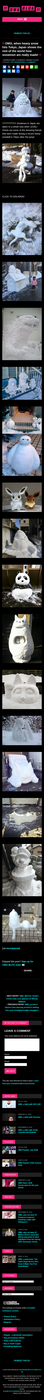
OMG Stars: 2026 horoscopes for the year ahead (28, 1185)
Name (7, 1054)
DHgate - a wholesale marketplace (18, 1335)
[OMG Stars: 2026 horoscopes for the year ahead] (9, 1185)
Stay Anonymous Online (14, 1338)
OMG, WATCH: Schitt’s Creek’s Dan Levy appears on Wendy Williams (22, 999)
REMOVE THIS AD (22, 33)
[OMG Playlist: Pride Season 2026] (9, 1165)
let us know (13, 1391)
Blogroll (7, 1322)
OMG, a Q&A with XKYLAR (29, 1104)
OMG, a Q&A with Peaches (29, 1117)
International (20, 62)
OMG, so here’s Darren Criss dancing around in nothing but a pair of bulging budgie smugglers (22, 1007)
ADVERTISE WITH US (26, 1370)
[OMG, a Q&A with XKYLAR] (9, 1106)
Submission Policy (12, 1319)
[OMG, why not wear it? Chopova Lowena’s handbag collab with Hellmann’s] (9, 1217)
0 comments (31, 62)
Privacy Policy (10, 1316)
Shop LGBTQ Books (12, 1341)
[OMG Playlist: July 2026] (9, 1152)
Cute (12, 62)
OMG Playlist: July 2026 (28, 1150)
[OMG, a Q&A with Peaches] (9, 1119)
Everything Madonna (13, 1346)
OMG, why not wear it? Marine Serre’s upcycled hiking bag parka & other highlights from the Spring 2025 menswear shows (29, 1237)
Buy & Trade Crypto (12, 1344)
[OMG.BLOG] (22, 8)
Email (7, 1061)
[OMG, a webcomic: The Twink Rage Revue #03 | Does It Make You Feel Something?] (9, 1261)
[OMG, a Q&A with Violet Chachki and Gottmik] (9, 1132)
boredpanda (12, 948)
